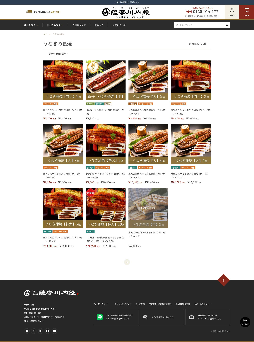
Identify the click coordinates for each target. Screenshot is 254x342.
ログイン (231, 15)
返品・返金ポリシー (202, 304)
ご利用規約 (140, 304)
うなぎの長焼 (58, 34)
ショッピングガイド (123, 304)
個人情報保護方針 (183, 304)
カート (246, 15)
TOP (45, 34)
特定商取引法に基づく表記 (160, 304)
